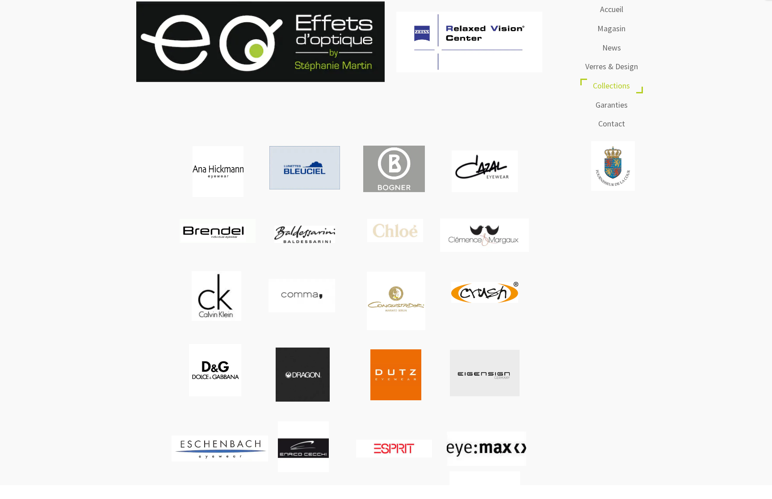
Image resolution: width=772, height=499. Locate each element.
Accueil (611, 9)
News (611, 47)
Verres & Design (611, 66)
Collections (611, 85)
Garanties (612, 105)
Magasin (611, 28)
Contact (611, 123)
